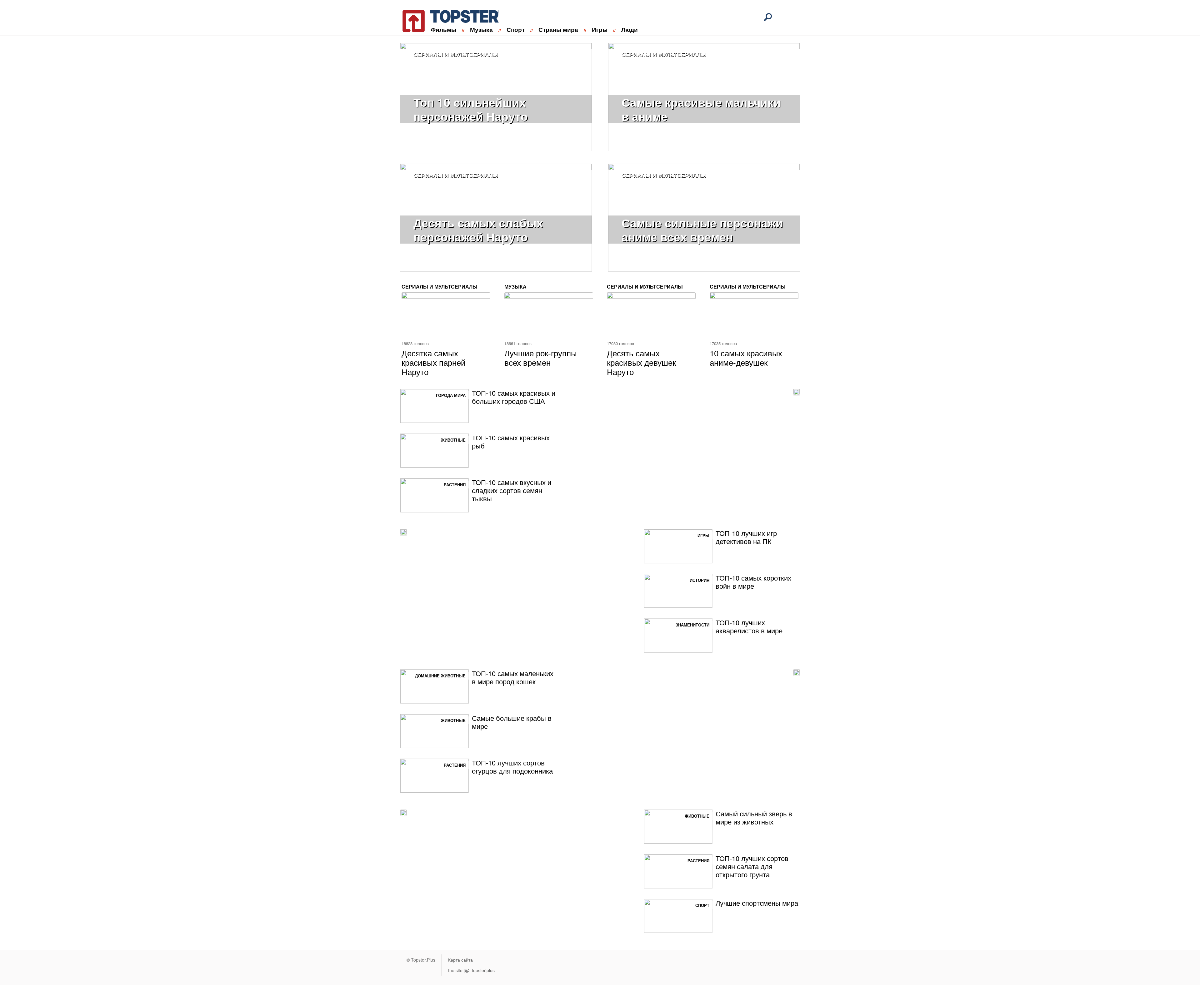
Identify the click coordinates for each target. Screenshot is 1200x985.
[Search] (768, 17)
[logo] (447, 19)
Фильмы (443, 29)
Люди (629, 29)
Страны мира (558, 29)
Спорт (516, 29)
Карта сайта (460, 960)
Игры (600, 29)
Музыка (481, 29)
